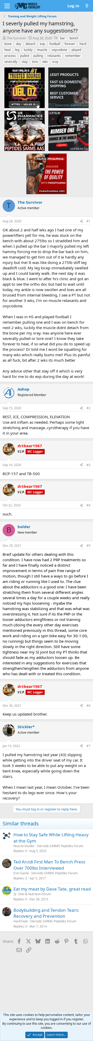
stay (25, 61)
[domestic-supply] (68, 87)
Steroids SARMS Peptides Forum (60, 846)
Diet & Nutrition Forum (34, 894)
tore (35, 61)
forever (70, 44)
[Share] (81, 221)
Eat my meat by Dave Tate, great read (52, 889)
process (10, 56)
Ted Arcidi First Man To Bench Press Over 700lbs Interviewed (49, 865)
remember (73, 56)
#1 (88, 221)
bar (62, 38)
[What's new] (87, 6)
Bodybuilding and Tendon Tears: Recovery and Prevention (46, 913)
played (76, 50)
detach (30, 44)
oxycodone (59, 50)
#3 (88, 465)
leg (17, 50)
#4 (88, 505)
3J (14, 894)
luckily (28, 50)
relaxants (54, 56)
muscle (42, 50)
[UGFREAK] (68, 130)
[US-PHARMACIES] (24, 130)
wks (45, 61)
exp (42, 44)
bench (73, 38)
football (54, 44)
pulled (24, 56)
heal (7, 50)
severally (10, 61)
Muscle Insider (24, 846)
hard (83, 44)
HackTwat (20, 921)
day (18, 44)
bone (8, 44)
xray (55, 61)
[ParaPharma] (46, 173)
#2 (88, 408)
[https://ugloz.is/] (24, 87)
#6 (88, 705)
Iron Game (21, 873)
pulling (38, 56)
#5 (88, 545)
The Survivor (16, 38)
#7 (88, 746)
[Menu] (7, 6)
